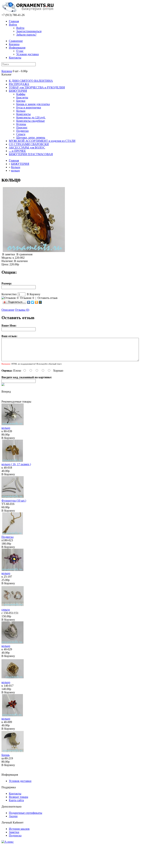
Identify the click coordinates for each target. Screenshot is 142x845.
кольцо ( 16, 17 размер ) (16, 464)
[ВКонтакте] (29, 302)
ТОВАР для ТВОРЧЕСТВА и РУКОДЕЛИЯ (37, 87)
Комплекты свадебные (30, 120)
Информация (17, 47)
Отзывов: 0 (27, 297)
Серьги (20, 134)
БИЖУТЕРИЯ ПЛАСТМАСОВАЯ (31, 154)
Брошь (5, 755)
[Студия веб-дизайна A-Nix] (7, 841)
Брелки (20, 100)
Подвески (22, 130)
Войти (13, 24)
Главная (14, 21)
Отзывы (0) (22, 309)
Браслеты (22, 97)
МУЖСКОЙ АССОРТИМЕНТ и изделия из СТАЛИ (42, 140)
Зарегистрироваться (28, 31)
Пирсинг (22, 127)
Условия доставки (27, 54)
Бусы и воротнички (28, 107)
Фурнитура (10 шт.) (13, 500)
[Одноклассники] (36, 302)
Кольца (20, 110)
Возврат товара (18, 796)
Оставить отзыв (48, 297)
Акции (13, 816)
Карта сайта (16, 800)
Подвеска (7, 536)
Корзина (6, 71)
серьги (5, 609)
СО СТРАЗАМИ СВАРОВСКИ (29, 144)
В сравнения (24, 254)
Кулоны (21, 124)
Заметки (14, 832)
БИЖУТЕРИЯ (18, 90)
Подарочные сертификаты (25, 812)
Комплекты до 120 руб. (30, 117)
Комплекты (23, 114)
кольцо (15, 170)
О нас (19, 50)
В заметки (8, 254)
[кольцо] (33, 251)
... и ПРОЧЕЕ (17, 150)
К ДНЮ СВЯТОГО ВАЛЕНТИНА (31, 80)
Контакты (15, 57)
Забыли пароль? (26, 34)
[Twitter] (33, 302)
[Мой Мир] (40, 302)
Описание (7, 309)
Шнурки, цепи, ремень (30, 137)
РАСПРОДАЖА (19, 84)
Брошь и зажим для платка (33, 104)
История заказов (19, 828)
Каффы (20, 94)
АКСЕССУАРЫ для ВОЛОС (27, 147)
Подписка (15, 835)
